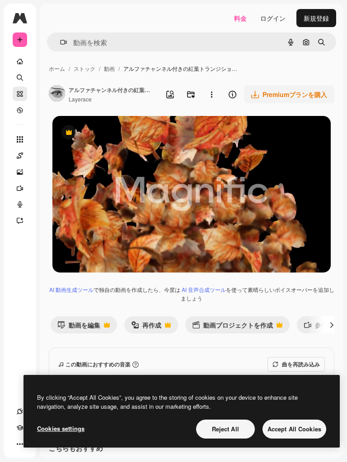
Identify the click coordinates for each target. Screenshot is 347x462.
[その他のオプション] (211, 94)
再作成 (146, 326)
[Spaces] (20, 155)
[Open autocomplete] (59, 42)
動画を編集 (78, 326)
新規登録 (316, 18)
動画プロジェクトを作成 (232, 326)
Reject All (225, 429)
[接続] (20, 411)
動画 (109, 68)
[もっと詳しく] (20, 110)
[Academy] (20, 427)
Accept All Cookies (294, 429)
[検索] (20, 77)
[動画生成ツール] (20, 188)
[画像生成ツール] (20, 172)
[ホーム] (20, 61)
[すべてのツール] (20, 139)
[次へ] (332, 324)
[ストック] (20, 94)
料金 (240, 18)
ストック (84, 68)
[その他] (20, 444)
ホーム (57, 68)
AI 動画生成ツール (71, 289)
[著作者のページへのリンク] (57, 94)
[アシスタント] (20, 220)
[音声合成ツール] (20, 204)
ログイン (273, 18)
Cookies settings (60, 428)
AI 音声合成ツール (204, 289)
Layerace (80, 99)
